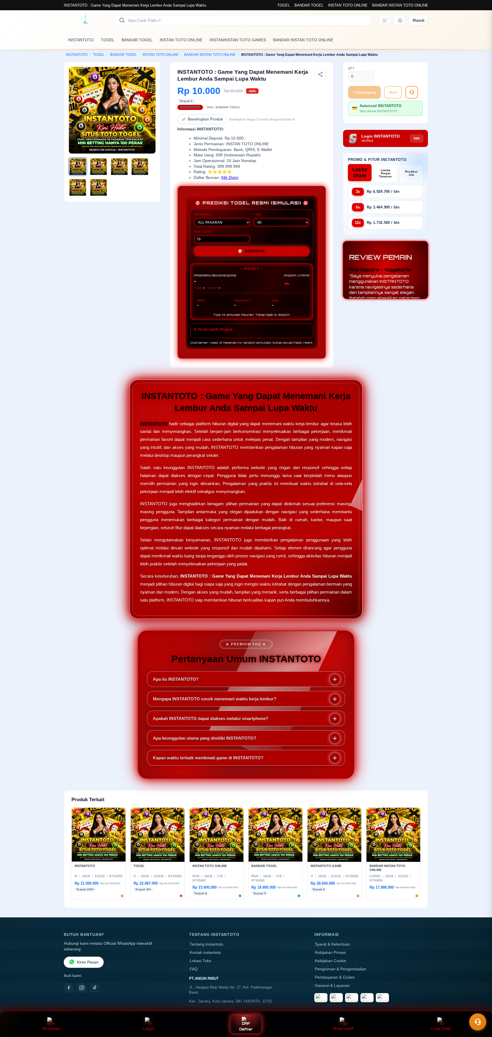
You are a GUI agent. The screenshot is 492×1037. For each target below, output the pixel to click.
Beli (393, 92)
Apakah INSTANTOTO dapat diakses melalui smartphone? (210, 718)
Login (148, 1028)
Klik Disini (229, 177)
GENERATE (251, 251)
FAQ (194, 969)
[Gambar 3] (119, 167)
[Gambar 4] (140, 167)
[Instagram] (82, 988)
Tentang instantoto (206, 944)
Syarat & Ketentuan (332, 944)
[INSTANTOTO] (85, 20)
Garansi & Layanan (332, 985)
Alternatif (343, 1028)
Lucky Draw (360, 172)
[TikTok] (95, 988)
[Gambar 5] (78, 187)
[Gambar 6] (98, 187)
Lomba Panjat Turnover (385, 173)
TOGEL (283, 5)
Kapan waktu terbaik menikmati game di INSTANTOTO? (208, 757)
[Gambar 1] (78, 167)
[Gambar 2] (98, 167)
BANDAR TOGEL (308, 5)
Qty (351, 68)
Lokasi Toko (200, 961)
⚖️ (399, 20)
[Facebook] (68, 988)
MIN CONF (203, 231)
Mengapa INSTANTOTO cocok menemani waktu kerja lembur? (214, 698)
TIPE (257, 214)
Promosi (51, 1028)
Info (417, 138)
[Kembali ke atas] (479, 1008)
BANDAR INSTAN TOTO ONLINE (400, 5)
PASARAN (203, 214)
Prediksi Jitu (411, 173)
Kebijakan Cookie (330, 961)
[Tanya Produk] (411, 92)
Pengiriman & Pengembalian (340, 969)
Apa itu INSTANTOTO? (175, 679)
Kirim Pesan (88, 962)
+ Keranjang (364, 92)
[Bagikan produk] (320, 74)
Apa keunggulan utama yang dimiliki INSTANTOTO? (204, 738)
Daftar (246, 1029)
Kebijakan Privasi (330, 952)
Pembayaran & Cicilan (335, 977)
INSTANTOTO (81, 40)
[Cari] (122, 20)
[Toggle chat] (477, 1021)
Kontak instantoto (205, 952)
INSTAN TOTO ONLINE (348, 5)
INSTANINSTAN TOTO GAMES (238, 40)
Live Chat (441, 1028)
